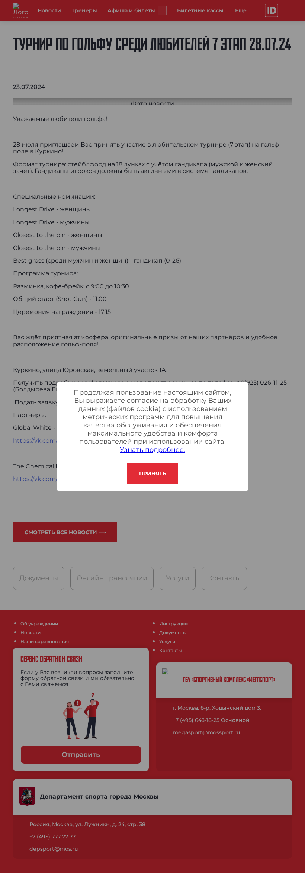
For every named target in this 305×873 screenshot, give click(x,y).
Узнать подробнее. (152, 450)
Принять (152, 473)
